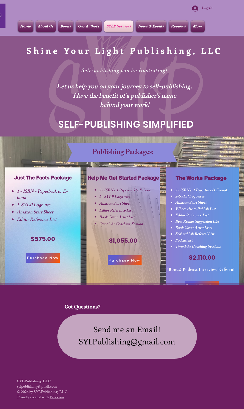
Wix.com (57, 397)
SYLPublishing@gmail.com (127, 341)
